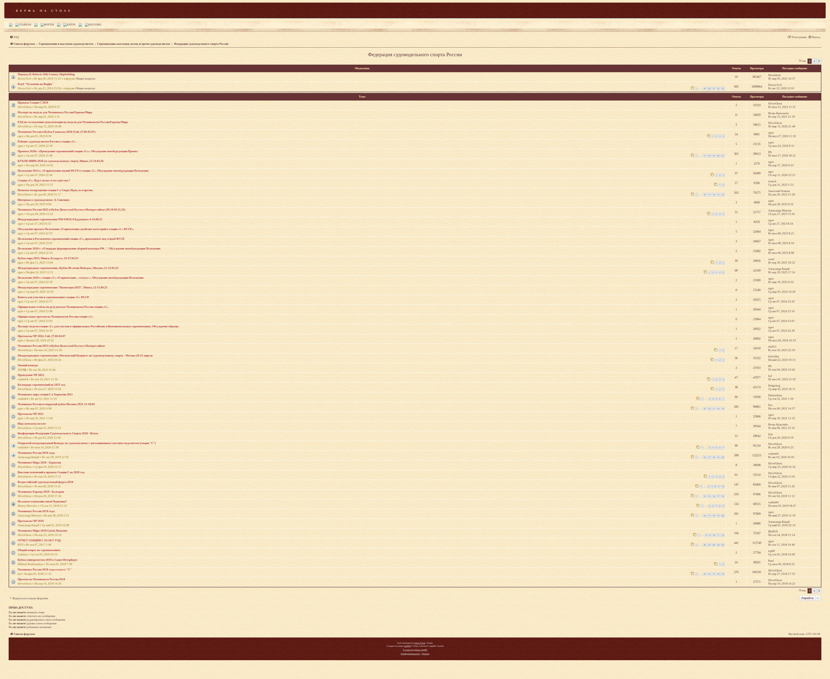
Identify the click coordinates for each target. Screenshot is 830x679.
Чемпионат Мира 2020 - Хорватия (39, 462)
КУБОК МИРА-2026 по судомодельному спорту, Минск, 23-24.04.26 (61, 161)
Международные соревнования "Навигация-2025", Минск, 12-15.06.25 (62, 287)
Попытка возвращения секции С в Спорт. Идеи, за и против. (55, 190)
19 (714, 155)
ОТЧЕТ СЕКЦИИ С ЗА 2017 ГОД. (39, 540)
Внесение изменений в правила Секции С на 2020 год (51, 472)
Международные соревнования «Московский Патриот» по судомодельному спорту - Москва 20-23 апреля (85, 355)
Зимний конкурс (28, 365)
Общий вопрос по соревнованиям (39, 550)
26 (705, 544)
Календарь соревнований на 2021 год (41, 384)
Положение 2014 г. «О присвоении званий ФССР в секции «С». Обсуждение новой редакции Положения (83, 170)
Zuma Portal (419, 643)
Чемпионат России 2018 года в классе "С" (45, 569)
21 (723, 155)
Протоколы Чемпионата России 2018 (41, 579)
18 (709, 155)
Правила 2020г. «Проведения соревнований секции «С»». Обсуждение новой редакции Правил (78, 151)
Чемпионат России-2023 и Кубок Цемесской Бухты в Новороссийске (61, 345)
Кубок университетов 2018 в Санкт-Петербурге (48, 559)
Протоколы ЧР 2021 (31, 413)
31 (714, 88)
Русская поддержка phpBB (415, 650)
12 (714, 194)
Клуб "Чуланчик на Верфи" (35, 84)
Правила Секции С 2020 (33, 102)
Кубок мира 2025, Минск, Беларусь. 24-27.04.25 (48, 258)
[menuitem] (14, 37)
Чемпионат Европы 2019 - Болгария (41, 491)
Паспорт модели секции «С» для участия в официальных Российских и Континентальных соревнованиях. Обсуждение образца (98, 326)
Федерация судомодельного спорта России (415, 54)
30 (709, 88)
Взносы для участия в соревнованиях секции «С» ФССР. (53, 297)
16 (709, 408)
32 (718, 88)
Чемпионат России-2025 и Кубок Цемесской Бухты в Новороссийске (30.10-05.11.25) (71, 209)
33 (723, 88)
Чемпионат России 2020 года (36, 452)
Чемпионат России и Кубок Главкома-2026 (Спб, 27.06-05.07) (56, 131)
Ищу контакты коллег (32, 423)
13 (718, 194)
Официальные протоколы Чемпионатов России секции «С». (56, 316)
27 (709, 544)
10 (705, 194)
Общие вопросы (85, 78)
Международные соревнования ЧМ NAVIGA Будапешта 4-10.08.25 (60, 219)
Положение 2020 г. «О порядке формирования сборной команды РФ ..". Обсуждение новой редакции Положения (89, 248)
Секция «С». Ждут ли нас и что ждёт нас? (44, 180)
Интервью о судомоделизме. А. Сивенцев (43, 199)
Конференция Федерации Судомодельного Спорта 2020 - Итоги (58, 433)
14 (723, 194)
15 (705, 408)
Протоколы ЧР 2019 (31, 520)
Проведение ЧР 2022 (31, 375)
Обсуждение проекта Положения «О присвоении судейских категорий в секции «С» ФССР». (76, 229)
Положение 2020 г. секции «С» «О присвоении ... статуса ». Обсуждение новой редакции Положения (81, 277)
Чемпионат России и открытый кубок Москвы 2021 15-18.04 (56, 404)
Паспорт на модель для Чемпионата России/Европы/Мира (55, 112)
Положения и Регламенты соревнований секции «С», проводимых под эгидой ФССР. (71, 238)
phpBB (407, 646)
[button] (819, 61)
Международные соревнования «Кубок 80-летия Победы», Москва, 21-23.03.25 (68, 268)
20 (718, 155)
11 (709, 194)
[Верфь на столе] (43, 10)
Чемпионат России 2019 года (36, 511)
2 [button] (814, 61)
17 (705, 155)
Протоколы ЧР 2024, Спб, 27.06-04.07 (41, 336)
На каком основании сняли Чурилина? (42, 501)
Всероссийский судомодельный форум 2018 (45, 482)
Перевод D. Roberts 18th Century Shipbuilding (46, 74)
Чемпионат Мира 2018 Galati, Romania (42, 530)
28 (714, 544)
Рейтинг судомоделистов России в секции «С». (47, 141)
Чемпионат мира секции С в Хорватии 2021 (45, 394)
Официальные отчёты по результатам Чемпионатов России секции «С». (63, 306)
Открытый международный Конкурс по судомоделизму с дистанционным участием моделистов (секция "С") (87, 443)
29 (705, 88)
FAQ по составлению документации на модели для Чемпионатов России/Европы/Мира (73, 122)
